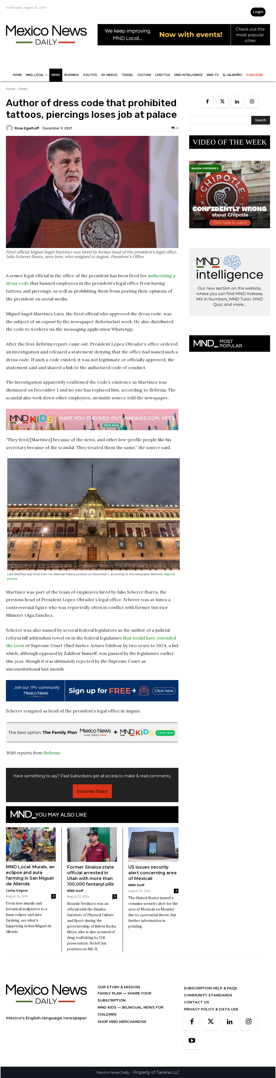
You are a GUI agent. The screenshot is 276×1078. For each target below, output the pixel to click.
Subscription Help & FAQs (210, 988)
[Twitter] (222, 102)
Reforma (51, 752)
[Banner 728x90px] (92, 419)
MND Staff (75, 891)
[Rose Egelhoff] (10, 128)
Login (258, 12)
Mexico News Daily (112, 1072)
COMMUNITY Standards (208, 995)
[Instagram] (252, 102)
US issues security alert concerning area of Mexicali (152, 873)
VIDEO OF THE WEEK (230, 142)
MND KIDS (108, 1007)
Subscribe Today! (92, 791)
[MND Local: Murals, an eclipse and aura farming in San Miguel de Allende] (31, 844)
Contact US (196, 1002)
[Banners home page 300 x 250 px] (229, 232)
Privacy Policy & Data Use (211, 1009)
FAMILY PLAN (110, 993)
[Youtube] (192, 1041)
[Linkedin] (237, 102)
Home (10, 88)
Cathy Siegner (17, 890)
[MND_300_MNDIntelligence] (229, 319)
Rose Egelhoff (27, 128)
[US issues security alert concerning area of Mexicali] (153, 844)
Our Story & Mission (119, 987)
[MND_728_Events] (184, 49)
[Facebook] (207, 102)
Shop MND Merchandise (122, 1021)
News (23, 88)
